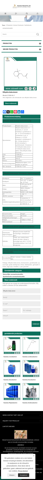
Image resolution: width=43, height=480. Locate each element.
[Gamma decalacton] (12, 368)
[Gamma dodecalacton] (31, 391)
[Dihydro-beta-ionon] (20, 73)
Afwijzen (11, 475)
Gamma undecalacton (29, 356)
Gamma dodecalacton (29, 403)
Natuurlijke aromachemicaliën (13, 274)
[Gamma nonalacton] (12, 345)
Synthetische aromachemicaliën (14, 276)
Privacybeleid (23, 471)
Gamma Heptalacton (10, 403)
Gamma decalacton (10, 379)
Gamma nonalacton (10, 356)
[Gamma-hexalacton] (31, 368)
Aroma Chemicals (18, 25)
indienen (36, 324)
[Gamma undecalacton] (31, 345)
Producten (9, 25)
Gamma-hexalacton (29, 379)
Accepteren (23, 475)
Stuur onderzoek (10, 103)
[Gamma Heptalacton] (12, 391)
